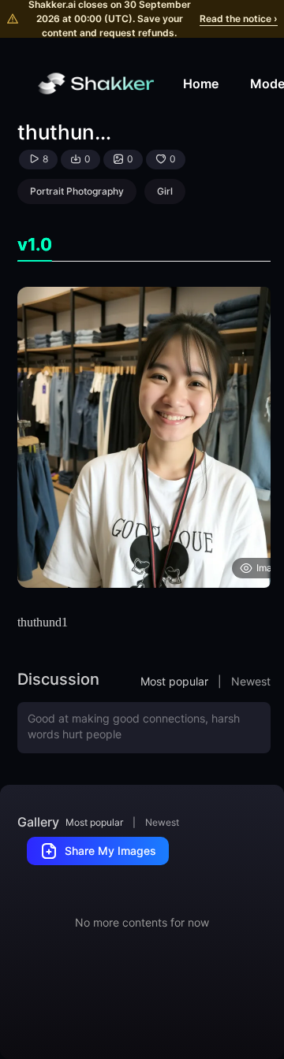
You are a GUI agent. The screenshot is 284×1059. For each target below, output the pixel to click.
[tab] (34, 244)
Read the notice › (239, 18)
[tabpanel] (144, 437)
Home (201, 83)
